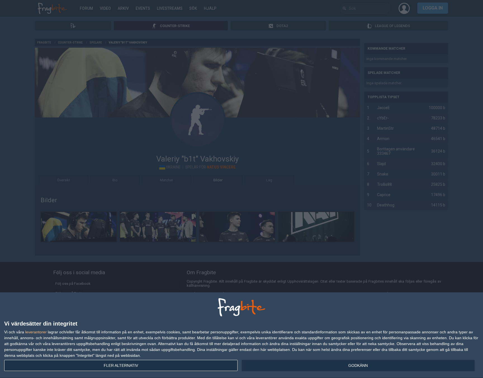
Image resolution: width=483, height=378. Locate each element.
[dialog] (241, 335)
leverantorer (36, 332)
